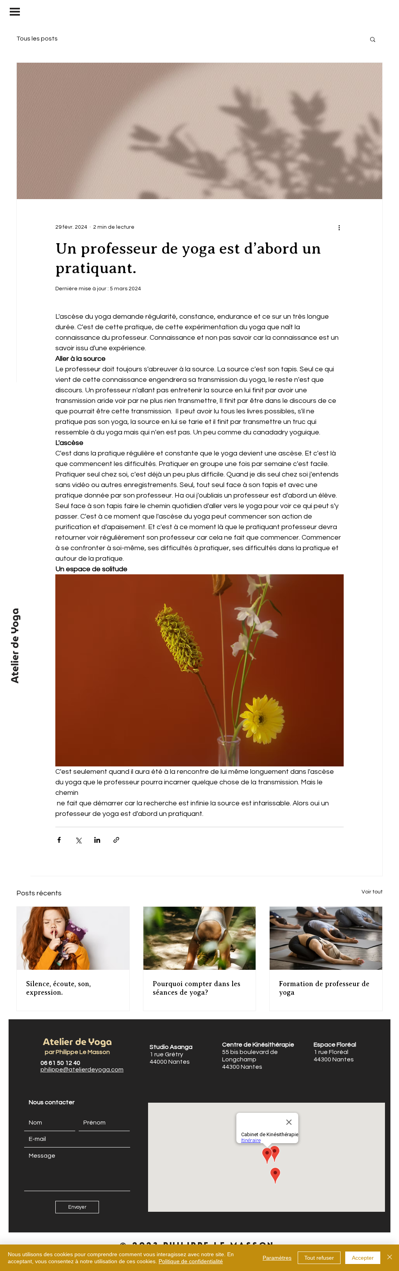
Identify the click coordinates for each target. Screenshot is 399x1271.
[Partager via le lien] (116, 840)
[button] (15, 12)
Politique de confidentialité (191, 1261)
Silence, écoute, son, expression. (58, 988)
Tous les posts (37, 38)
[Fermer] (389, 1258)
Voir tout (372, 892)
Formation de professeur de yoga (324, 988)
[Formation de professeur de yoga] (326, 938)
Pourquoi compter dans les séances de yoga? (196, 988)
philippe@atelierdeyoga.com (82, 1069)
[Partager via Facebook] (59, 840)
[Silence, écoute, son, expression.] (73, 938)
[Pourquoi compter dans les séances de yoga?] (199, 938)
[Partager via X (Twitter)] (78, 840)
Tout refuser (319, 1258)
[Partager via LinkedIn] (97, 840)
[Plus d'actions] (339, 227)
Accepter (363, 1258)
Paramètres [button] (277, 1258)
